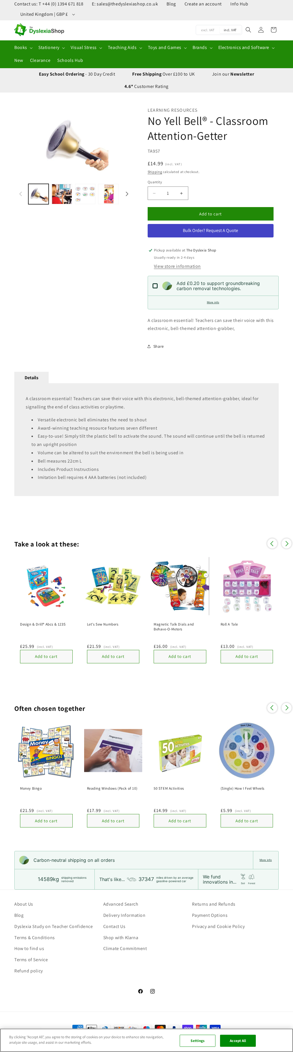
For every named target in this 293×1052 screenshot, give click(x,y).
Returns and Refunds (213, 904)
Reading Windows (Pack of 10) (112, 788)
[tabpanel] (146, 439)
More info (213, 302)
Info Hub (239, 4)
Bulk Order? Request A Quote (210, 230)
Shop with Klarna (120, 938)
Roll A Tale (229, 624)
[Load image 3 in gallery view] (85, 194)
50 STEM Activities (169, 788)
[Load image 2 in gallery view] (62, 194)
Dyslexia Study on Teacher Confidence (53, 926)
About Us (23, 904)
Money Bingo (31, 788)
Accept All (238, 1040)
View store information (177, 266)
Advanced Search (120, 904)
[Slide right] (126, 141)
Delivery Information (124, 915)
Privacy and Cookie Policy (218, 926)
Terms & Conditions (34, 938)
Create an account (203, 4)
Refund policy (28, 971)
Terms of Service (31, 960)
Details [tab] (31, 378)
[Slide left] (21, 141)
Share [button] (158, 346)
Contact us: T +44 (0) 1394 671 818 (48, 4)
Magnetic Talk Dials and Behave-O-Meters (174, 627)
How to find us (29, 948)
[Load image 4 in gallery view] (108, 194)
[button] (23, 47)
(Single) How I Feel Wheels (243, 788)
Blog (171, 4)
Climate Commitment (125, 948)
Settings (198, 1040)
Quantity (155, 182)
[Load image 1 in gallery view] (38, 194)
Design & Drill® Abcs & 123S (43, 624)
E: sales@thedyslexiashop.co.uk (125, 4)
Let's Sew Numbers (102, 624)
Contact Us (114, 926)
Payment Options (209, 915)
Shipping (155, 172)
